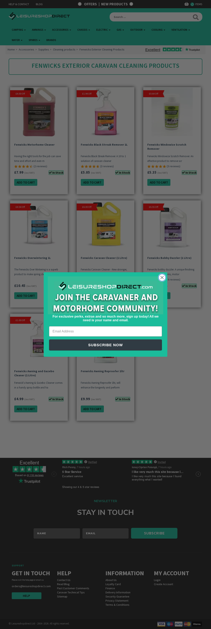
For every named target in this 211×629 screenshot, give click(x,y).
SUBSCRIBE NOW (105, 345)
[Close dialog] (162, 277)
